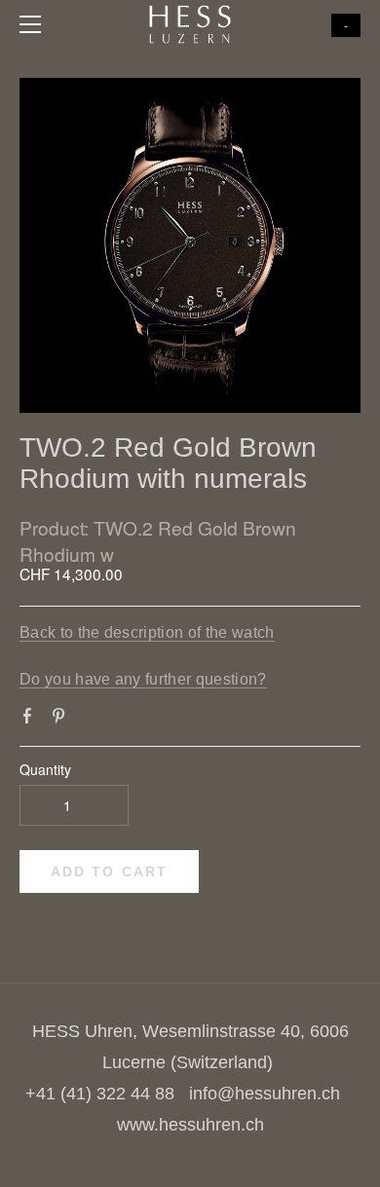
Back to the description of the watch (147, 632)
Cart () (346, 25)
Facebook (31, 719)
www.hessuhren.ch (190, 1124)
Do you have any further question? (143, 679)
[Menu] (34, 24)
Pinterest (62, 719)
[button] (109, 871)
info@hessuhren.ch (264, 1093)
